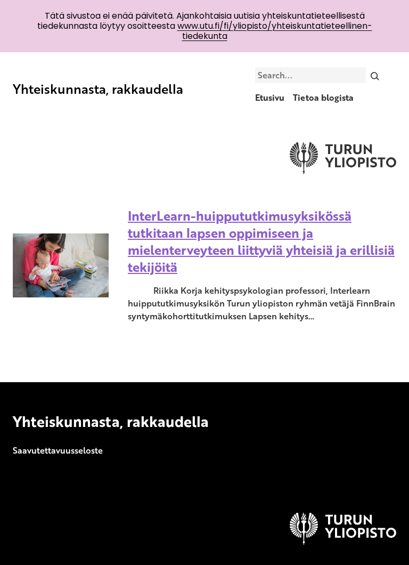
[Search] (375, 75)
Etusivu (269, 97)
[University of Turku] (343, 541)
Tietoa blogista (323, 97)
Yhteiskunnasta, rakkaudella (98, 88)
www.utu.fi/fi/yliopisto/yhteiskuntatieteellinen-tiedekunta (274, 31)
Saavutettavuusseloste (58, 450)
